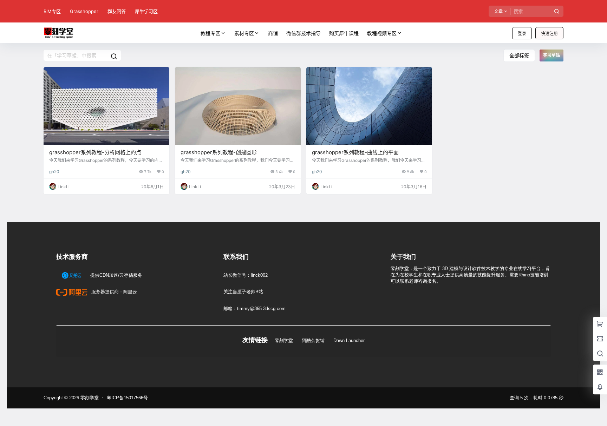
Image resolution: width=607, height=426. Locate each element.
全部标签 (519, 55)
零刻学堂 (284, 340)
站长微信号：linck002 (245, 275)
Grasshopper (84, 11)
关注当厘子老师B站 (243, 291)
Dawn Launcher (349, 340)
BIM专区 (52, 11)
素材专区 (244, 33)
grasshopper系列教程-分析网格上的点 (95, 152)
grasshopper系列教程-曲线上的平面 (355, 152)
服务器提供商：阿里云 (113, 291)
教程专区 (210, 33)
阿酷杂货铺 (313, 340)
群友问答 (116, 11)
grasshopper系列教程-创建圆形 (219, 152)
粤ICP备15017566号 (127, 397)
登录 (522, 33)
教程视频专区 (382, 33)
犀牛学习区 (146, 11)
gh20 (54, 171)
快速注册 (549, 33)
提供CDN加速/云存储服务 (115, 275)
